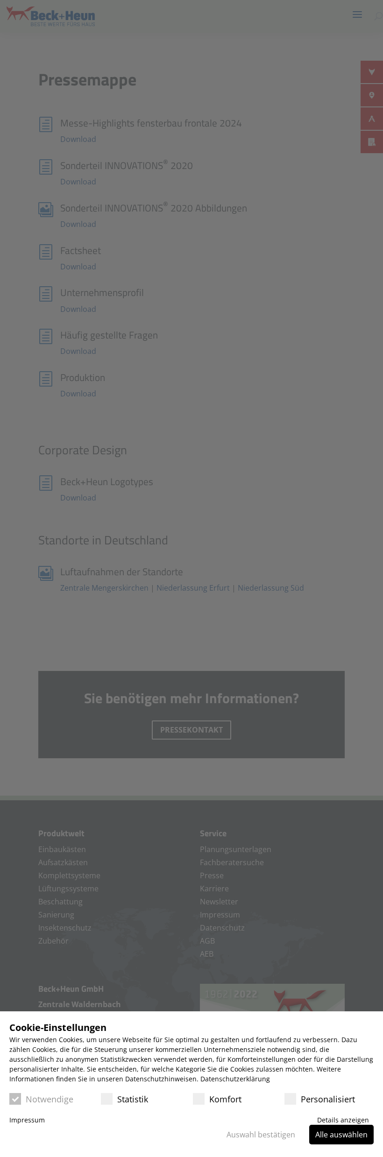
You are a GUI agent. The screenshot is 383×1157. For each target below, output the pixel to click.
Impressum (27, 1119)
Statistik (132, 1099)
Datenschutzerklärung (235, 1078)
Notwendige (49, 1099)
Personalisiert (328, 1099)
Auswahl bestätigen (261, 1134)
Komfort (225, 1099)
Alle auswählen (341, 1134)
